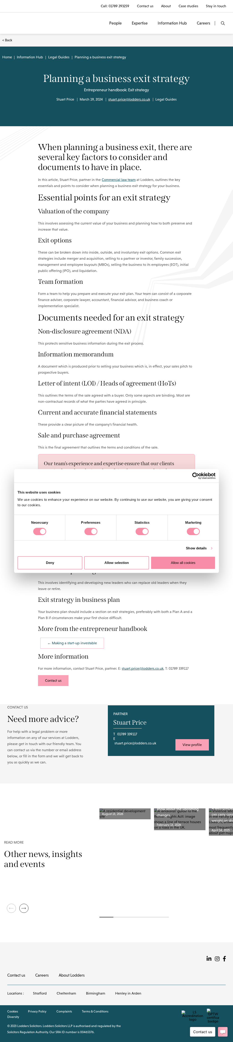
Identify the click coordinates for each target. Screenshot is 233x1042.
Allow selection (116, 563)
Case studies (188, 6)
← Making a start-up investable (72, 643)
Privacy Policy (37, 1011)
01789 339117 (127, 734)
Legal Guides (58, 57)
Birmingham (95, 993)
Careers (203, 23)
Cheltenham (66, 993)
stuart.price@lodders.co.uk (129, 99)
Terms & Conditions (95, 1011)
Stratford (40, 993)
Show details (196, 548)
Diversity (13, 1017)
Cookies (12, 1011)
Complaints (64, 1011)
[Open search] (223, 23)
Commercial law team (119, 180)
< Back (7, 40)
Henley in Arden (128, 993)
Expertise (140, 23)
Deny (50, 563)
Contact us (145, 6)
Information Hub (172, 23)
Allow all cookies (183, 563)
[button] (23, 908)
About (166, 6)
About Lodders (72, 975)
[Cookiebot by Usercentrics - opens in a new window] (195, 475)
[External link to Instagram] (217, 959)
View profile (192, 745)
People (115, 23)
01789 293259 (119, 6)
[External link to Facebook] (224, 959)
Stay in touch (216, 6)
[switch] (90, 531)
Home (7, 57)
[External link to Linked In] (209, 959)
